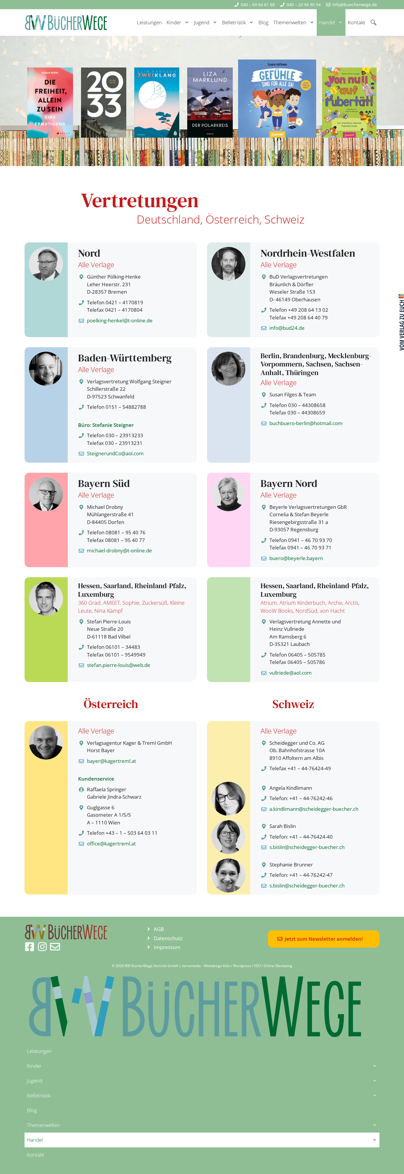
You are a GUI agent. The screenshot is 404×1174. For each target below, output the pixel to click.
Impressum (167, 947)
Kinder (174, 22)
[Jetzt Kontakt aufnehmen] (55, 947)
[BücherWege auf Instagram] (42, 947)
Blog (263, 22)
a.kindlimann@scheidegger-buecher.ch (313, 808)
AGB (159, 929)
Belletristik (234, 22)
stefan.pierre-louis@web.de (118, 665)
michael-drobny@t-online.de (119, 550)
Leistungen (149, 22)
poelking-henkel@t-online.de (120, 320)
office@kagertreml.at (111, 843)
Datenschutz (168, 938)
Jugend (201, 22)
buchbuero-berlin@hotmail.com (305, 423)
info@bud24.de (287, 327)
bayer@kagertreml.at (111, 761)
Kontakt (356, 22)
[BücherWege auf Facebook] (30, 947)
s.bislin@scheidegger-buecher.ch (307, 847)
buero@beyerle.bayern (296, 558)
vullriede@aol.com (290, 672)
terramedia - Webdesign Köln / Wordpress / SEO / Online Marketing (237, 965)
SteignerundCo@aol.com (115, 453)
